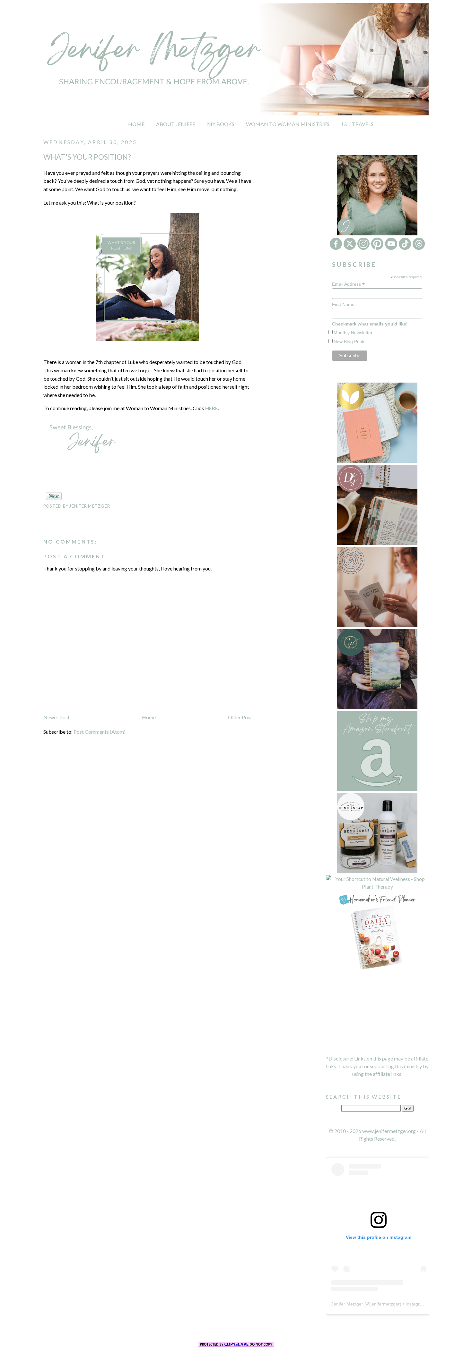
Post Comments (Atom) (100, 732)
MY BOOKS (220, 124)
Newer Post (56, 717)
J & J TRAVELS (357, 124)
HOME (136, 124)
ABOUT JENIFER (176, 124)
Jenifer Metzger (347, 1303)
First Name (343, 304)
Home (149, 717)
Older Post (240, 717)
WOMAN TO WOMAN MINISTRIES (287, 124)
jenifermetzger (385, 1303)
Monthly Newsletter (353, 332)
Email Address (348, 284)
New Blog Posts (349, 341)
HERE (211, 408)
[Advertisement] (377, 1013)
